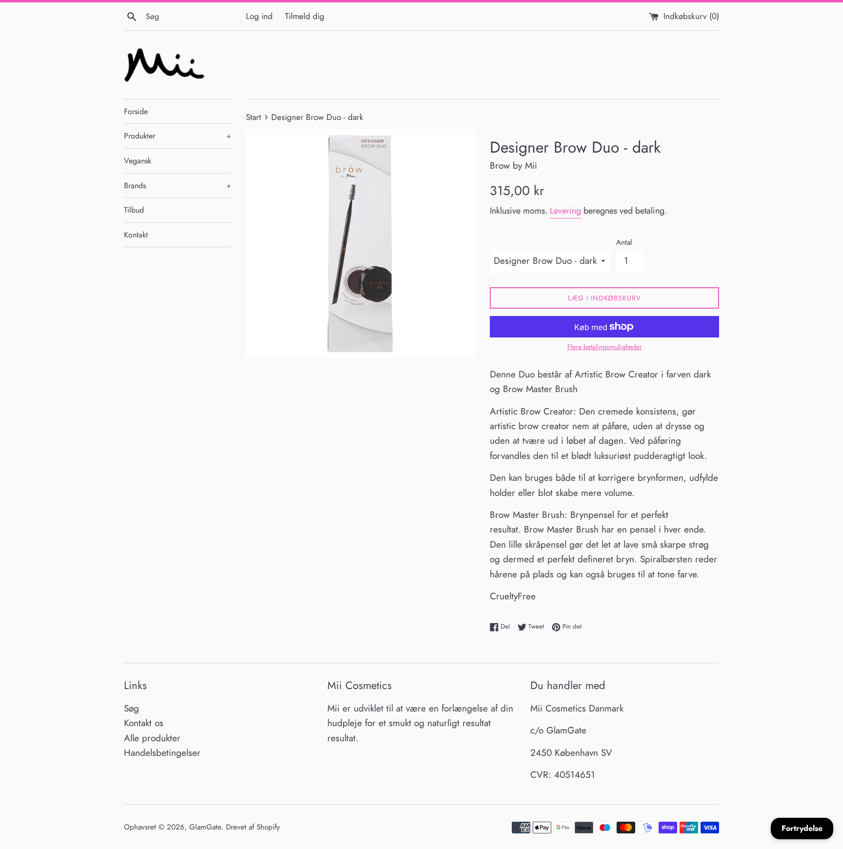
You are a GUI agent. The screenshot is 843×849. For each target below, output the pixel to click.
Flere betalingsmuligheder (604, 347)
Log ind (259, 16)
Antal (624, 242)
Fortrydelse (802, 828)
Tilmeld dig (304, 16)
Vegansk (137, 160)
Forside (136, 111)
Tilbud (134, 210)
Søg (131, 708)
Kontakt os (143, 723)
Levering (565, 210)
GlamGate (205, 827)
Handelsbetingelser (162, 752)
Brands (177, 185)
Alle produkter (152, 738)
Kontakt (136, 234)
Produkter (177, 135)
